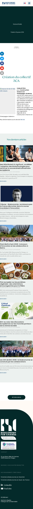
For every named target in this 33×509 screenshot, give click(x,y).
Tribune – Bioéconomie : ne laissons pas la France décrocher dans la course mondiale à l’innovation (16, 206)
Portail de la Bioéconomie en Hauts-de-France (15, 480)
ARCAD (23, 119)
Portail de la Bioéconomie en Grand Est (13, 477)
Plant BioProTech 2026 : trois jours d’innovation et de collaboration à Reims (14, 246)
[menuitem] (24, 3)
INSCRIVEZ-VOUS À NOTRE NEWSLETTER (12, 465)
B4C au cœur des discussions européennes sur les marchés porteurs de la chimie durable (15, 324)
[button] (29, 3)
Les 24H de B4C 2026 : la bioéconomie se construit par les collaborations (16, 361)
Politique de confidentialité (9, 501)
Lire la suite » (3, 181)
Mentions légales (6, 500)
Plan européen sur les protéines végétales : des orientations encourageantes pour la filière (12, 284)
